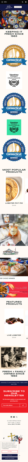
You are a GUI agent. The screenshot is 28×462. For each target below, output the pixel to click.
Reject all (9, 455)
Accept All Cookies (9, 458)
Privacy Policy (6, 448)
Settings (10, 451)
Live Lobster (14, 335)
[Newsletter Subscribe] (23, 405)
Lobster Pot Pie (14, 203)
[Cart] (25, 2)
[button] (14, 7)
